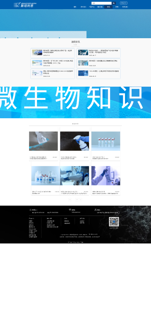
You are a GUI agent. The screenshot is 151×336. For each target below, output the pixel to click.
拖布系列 (31, 222)
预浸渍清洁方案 (51, 224)
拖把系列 (31, 224)
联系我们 (125, 7)
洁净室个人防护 (33, 230)
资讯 (108, 7)
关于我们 (83, 7)
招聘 (116, 7)
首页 (75, 7)
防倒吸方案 (49, 222)
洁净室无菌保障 (33, 236)
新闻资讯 (67, 220)
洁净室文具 (31, 232)
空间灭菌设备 (32, 234)
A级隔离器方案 (50, 220)
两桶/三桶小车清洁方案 (52, 226)
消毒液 (30, 220)
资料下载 (82, 222)
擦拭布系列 (31, 226)
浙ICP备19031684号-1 (93, 234)
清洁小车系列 (32, 229)
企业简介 (82, 220)
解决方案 (100, 7)
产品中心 (92, 7)
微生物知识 (75, 123)
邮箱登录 (123, 2)
